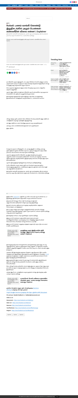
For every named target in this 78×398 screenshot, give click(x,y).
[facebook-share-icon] (12, 73)
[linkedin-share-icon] (14, 73)
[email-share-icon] (17, 73)
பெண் (47, 254)
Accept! (57, 396)
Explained (9, 314)
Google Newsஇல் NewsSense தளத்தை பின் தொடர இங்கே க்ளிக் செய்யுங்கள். (26, 292)
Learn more (52, 396)
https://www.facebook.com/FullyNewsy (23, 300)
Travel (36, 5)
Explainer (15, 314)
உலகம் (26, 5)
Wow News (42, 5)
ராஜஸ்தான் (16, 197)
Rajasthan (21, 314)
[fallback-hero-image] (55, 64)
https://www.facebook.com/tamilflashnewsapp (26, 308)
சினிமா (31, 5)
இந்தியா (21, 5)
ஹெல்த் (49, 5)
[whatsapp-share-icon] (8, 73)
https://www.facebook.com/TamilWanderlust (23, 310)
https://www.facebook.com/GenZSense (21, 305)
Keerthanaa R (12, 67)
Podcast (59, 5)
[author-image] (7, 67)
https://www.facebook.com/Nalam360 (21, 303)
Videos (53, 5)
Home (9, 5)
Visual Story (65, 5)
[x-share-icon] (10, 73)
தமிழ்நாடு (14, 5)
